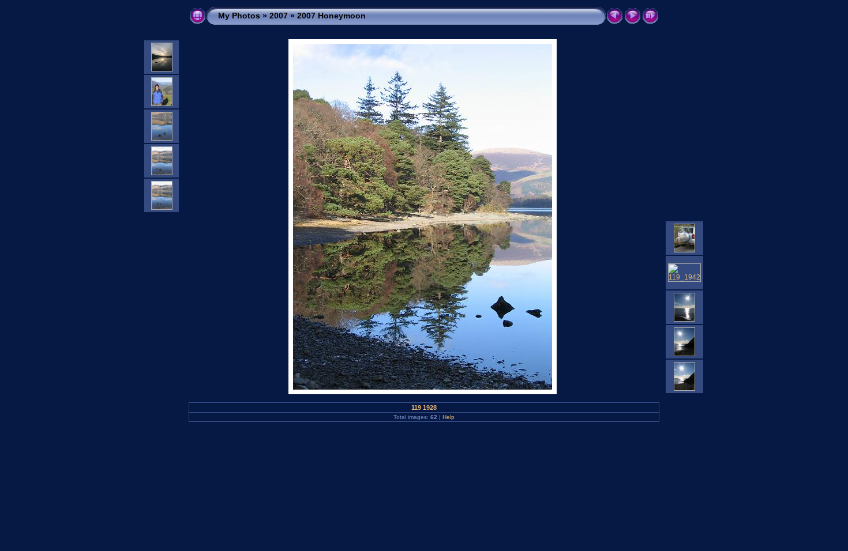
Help (448, 417)
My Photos (239, 15)
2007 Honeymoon (331, 15)
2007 (278, 15)
